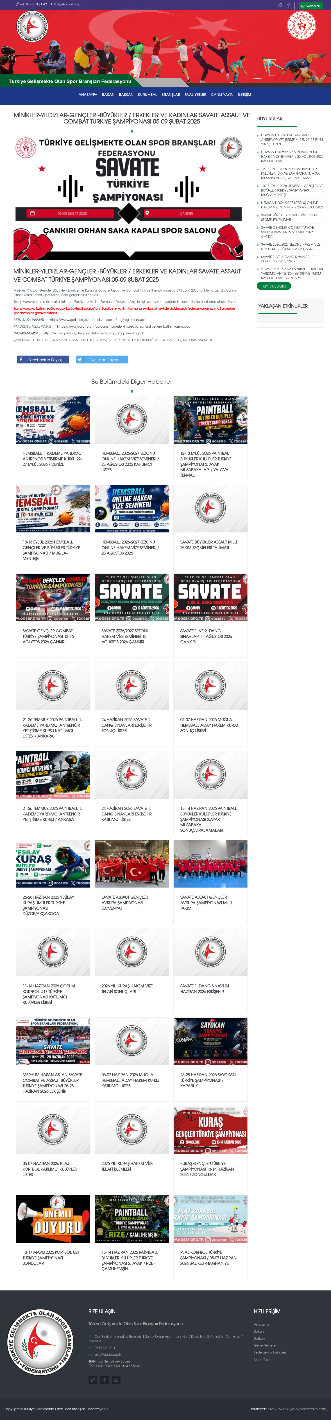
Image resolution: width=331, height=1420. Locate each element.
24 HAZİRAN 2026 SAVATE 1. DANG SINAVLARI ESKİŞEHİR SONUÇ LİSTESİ (127, 725)
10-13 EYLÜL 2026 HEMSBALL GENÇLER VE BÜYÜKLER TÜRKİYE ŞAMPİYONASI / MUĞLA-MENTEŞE (292, 190)
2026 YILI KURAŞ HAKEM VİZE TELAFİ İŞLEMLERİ (127, 1165)
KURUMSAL (147, 94)
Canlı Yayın (262, 1359)
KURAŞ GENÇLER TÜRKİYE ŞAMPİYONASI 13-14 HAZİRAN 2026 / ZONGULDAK (207, 1168)
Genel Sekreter (265, 1345)
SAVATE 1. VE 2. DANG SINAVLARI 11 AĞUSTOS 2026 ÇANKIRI (288, 258)
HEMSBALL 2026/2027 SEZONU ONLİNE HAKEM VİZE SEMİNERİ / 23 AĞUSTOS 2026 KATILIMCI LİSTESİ (292, 156)
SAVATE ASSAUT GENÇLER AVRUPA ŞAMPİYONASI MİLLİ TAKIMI (206, 902)
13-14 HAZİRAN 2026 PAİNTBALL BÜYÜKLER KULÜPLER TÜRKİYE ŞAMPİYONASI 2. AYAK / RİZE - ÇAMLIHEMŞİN (130, 1260)
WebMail (313, 6)
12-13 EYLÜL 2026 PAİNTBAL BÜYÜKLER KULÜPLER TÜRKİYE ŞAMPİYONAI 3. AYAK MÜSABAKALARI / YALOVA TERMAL (290, 173)
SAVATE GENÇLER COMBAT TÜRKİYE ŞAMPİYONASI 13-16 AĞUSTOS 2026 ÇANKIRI (287, 232)
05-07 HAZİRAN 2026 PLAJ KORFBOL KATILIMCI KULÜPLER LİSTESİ (50, 1168)
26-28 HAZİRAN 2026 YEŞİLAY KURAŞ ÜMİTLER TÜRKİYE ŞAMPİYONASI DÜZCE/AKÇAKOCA (48, 905)
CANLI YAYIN (222, 94)
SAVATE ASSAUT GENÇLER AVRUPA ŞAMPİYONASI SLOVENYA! (125, 902)
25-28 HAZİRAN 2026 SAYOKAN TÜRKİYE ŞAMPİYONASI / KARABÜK (208, 1080)
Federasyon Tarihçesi (270, 1352)
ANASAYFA (88, 94)
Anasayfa (261, 1324)
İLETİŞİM (244, 94)
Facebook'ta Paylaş (45, 359)
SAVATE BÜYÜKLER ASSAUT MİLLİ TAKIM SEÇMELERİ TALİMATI (289, 217)
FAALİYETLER (195, 94)
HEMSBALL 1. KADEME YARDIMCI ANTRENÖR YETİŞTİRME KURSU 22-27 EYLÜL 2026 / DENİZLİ (292, 139)
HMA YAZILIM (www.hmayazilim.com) (298, 1408)
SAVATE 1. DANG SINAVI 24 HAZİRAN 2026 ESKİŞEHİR (204, 988)
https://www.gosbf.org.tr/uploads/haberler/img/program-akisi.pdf (93, 333)
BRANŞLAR (171, 94)
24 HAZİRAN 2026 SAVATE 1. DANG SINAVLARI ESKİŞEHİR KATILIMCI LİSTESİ (127, 813)
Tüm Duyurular (273, 286)
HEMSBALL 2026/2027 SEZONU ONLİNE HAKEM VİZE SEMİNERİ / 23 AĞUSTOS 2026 (292, 204)
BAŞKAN (126, 94)
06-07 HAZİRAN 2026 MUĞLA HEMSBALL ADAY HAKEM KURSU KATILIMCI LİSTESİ (130, 1080)
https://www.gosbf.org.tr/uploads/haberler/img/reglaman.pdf (97, 319)
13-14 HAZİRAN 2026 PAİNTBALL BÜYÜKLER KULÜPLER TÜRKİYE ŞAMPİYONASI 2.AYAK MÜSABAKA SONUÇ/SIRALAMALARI (208, 819)
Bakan (259, 1331)
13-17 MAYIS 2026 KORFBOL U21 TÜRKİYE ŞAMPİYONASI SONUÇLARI (51, 1257)
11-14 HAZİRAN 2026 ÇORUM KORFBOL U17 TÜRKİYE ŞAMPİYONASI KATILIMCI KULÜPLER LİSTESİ (49, 994)
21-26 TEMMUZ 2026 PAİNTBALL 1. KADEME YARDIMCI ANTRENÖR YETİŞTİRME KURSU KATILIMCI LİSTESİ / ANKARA (292, 273)
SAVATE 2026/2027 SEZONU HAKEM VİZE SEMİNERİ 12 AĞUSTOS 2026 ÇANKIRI (291, 246)
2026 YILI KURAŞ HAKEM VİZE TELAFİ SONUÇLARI (127, 988)
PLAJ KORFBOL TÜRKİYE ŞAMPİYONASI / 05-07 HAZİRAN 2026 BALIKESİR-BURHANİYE (208, 1257)
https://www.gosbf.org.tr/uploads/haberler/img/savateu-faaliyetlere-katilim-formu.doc (123, 326)
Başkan (259, 1338)
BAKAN (108, 94)
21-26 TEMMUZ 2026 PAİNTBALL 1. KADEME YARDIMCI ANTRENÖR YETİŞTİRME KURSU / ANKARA (52, 813)
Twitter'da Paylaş (104, 359)
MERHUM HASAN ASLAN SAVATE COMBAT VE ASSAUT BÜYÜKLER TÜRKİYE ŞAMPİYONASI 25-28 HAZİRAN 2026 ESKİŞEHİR (52, 1083)
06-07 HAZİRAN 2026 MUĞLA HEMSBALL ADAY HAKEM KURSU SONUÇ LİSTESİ (209, 725)
